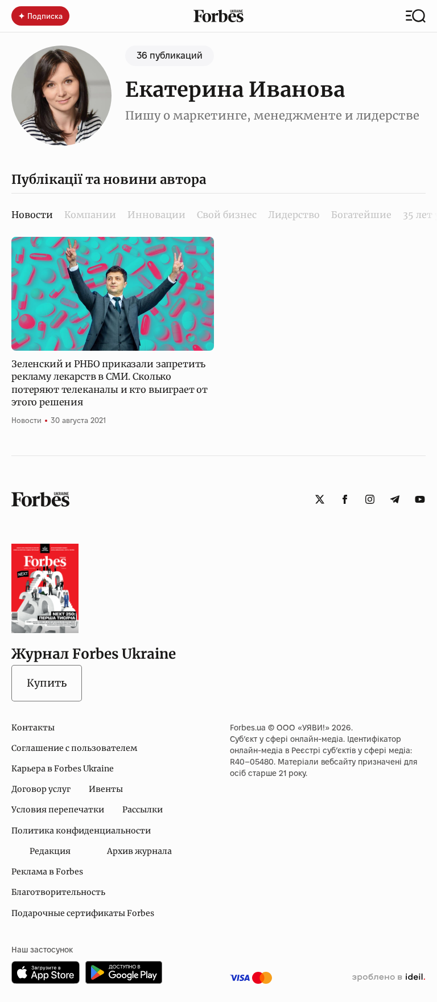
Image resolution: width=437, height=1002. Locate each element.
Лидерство (294, 214)
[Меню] (415, 16)
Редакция (50, 851)
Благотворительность (58, 892)
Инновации (156, 214)
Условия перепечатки (57, 809)
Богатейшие (361, 214)
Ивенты (106, 789)
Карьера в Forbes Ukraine (62, 768)
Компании (90, 214)
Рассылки (142, 809)
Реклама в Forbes (47, 872)
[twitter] (319, 499)
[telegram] (394, 499)
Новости (26, 420)
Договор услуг (41, 789)
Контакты (33, 727)
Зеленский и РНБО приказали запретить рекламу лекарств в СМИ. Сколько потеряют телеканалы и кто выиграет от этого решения (109, 383)
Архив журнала (139, 851)
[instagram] (369, 499)
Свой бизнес (227, 214)
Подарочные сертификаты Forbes (82, 913)
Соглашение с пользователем (74, 748)
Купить (47, 682)
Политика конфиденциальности (81, 831)
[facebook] (344, 499)
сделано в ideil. (389, 978)
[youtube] (419, 499)
